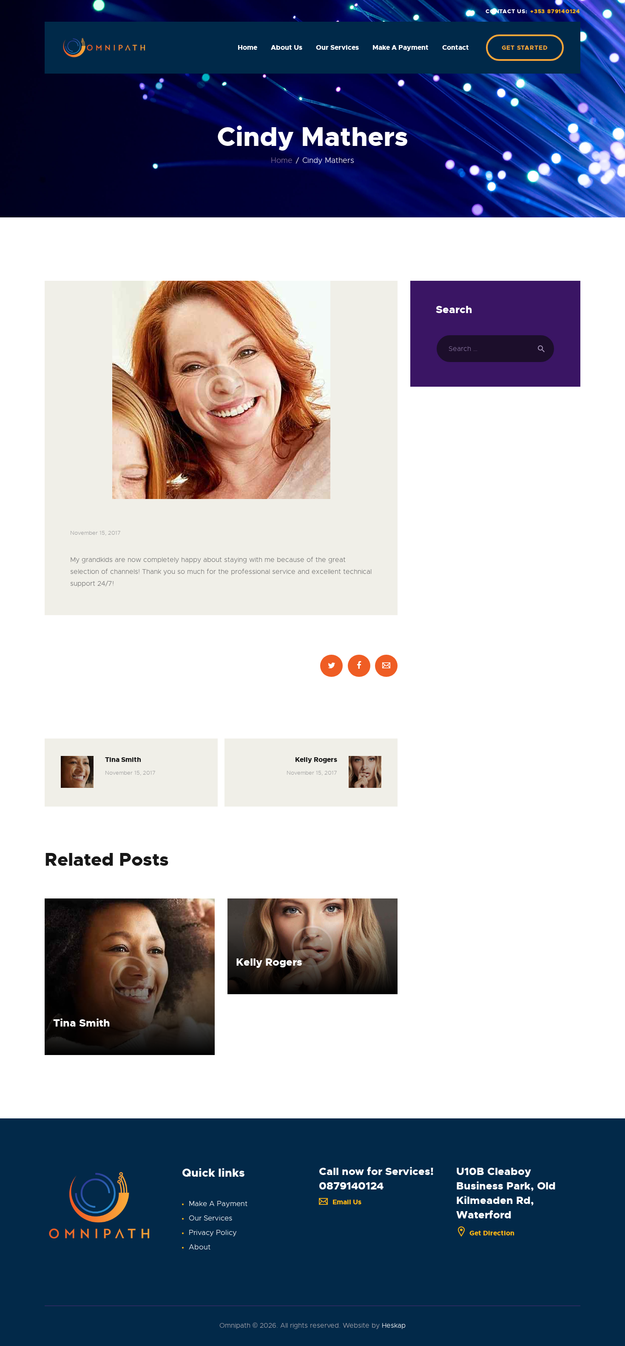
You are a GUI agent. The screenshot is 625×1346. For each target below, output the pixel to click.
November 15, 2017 (95, 532)
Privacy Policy (213, 1232)
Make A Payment (218, 1203)
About (199, 1247)
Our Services (210, 1218)
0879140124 (351, 1186)
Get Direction (491, 1233)
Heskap (394, 1325)
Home (282, 161)
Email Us (346, 1202)
